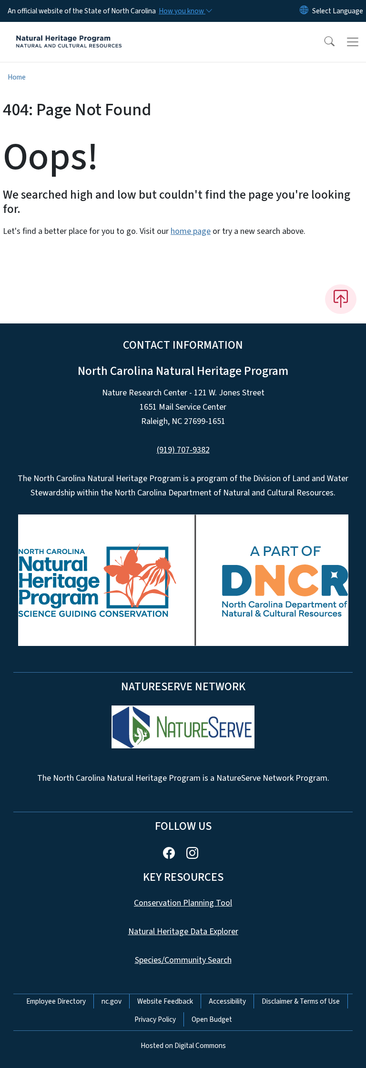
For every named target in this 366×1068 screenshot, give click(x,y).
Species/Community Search (183, 960)
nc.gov (112, 1001)
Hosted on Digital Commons (183, 1045)
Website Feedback (165, 1001)
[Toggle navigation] (352, 41)
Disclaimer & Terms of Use (301, 1001)
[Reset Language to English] (304, 11)
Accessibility (227, 1001)
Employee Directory (56, 1001)
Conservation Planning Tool (183, 903)
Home (17, 77)
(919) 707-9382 (183, 450)
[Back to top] (340, 299)
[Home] (68, 33)
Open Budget (212, 1019)
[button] (323, 41)
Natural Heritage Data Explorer (183, 931)
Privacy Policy (155, 1019)
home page (191, 231)
